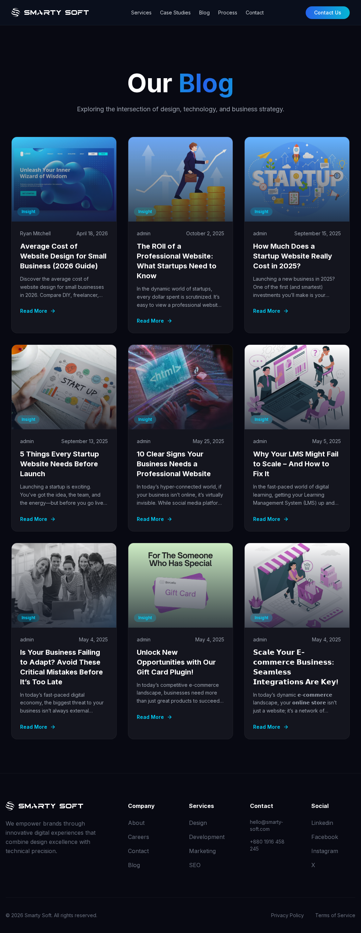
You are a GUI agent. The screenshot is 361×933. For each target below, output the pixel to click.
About (136, 822)
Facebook (324, 836)
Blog (204, 12)
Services (141, 12)
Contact (255, 12)
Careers (138, 836)
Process (227, 12)
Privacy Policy (287, 915)
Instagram (324, 850)
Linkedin (322, 822)
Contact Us (327, 12)
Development (207, 836)
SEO (195, 865)
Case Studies (175, 12)
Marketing (202, 850)
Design (198, 822)
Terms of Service (335, 915)
